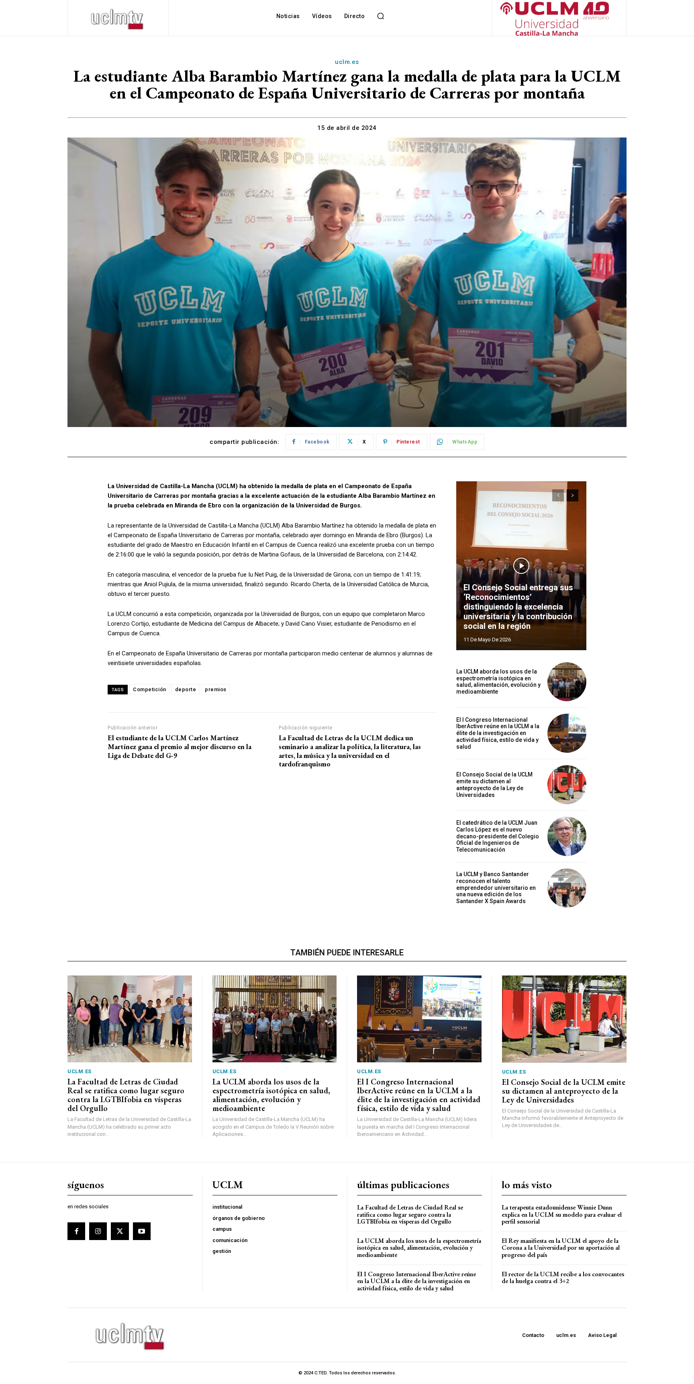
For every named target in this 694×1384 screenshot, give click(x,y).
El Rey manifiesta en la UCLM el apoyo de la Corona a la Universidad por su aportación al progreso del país (561, 1247)
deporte (185, 689)
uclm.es (347, 62)
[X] (120, 1231)
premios (216, 689)
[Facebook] (76, 1231)
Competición (149, 689)
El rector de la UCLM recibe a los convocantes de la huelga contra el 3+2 (563, 1277)
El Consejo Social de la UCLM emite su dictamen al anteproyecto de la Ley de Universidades (494, 784)
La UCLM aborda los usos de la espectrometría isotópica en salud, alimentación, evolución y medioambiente (498, 681)
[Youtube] (142, 1231)
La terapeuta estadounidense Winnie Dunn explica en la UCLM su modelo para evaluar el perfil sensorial (562, 1214)
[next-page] (572, 495)
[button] (380, 16)
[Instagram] (98, 1231)
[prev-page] (558, 495)
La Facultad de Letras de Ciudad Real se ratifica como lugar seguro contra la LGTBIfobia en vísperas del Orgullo (125, 1094)
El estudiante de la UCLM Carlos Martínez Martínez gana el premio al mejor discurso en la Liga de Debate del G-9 (179, 746)
